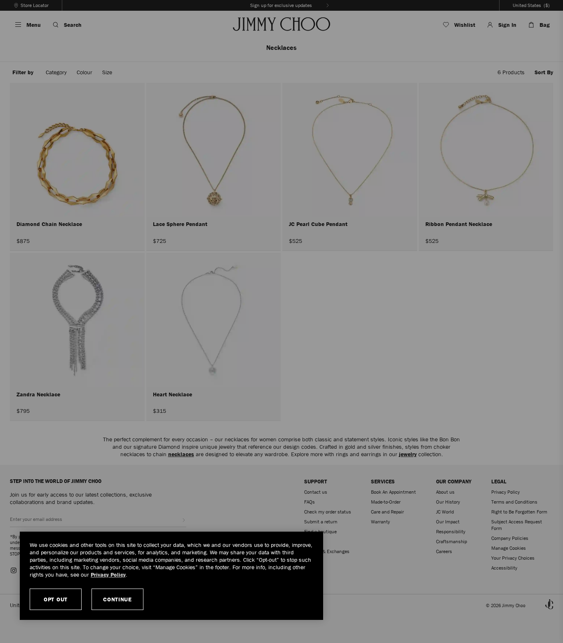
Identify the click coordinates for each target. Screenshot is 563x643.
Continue (117, 599)
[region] (171, 576)
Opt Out (56, 599)
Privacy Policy (108, 574)
